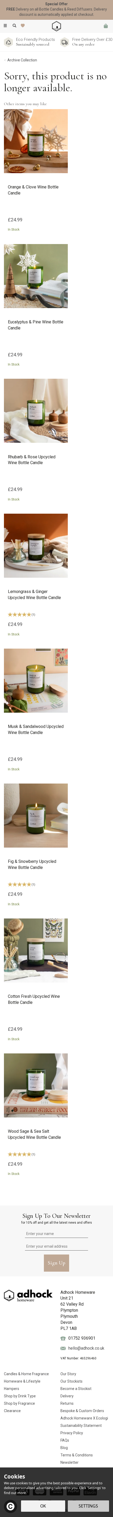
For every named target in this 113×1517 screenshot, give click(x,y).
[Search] (14, 26)
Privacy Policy (71, 1433)
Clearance (12, 1411)
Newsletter (69, 1462)
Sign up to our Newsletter (56, 1218)
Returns (67, 1403)
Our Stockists (71, 1381)
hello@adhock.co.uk (86, 1348)
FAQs (64, 1440)
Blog (64, 1448)
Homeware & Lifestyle (22, 1381)
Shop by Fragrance (19, 1403)
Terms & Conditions (76, 1455)
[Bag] (106, 26)
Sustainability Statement (81, 1425)
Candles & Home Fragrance (26, 1374)
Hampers (11, 1389)
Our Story (68, 1374)
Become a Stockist (75, 1389)
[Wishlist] (24, 25)
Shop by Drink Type (20, 1396)
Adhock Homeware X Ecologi (84, 1418)
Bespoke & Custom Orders (82, 1411)
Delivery (67, 1396)
